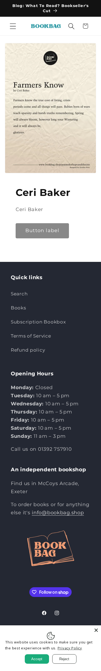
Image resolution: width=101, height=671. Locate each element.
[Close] (96, 630)
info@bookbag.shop (58, 513)
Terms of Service (31, 336)
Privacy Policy (70, 648)
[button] (13, 26)
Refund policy (28, 350)
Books (18, 308)
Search (19, 293)
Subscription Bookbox (38, 322)
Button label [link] (42, 230)
